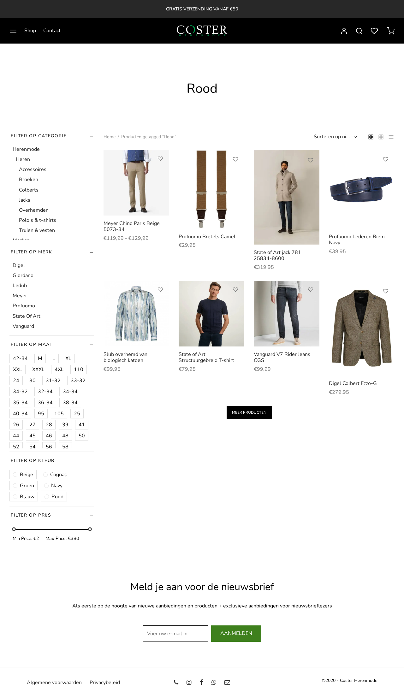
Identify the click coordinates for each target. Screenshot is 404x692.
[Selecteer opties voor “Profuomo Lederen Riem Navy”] (385, 174)
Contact (52, 30)
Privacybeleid (105, 682)
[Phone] (176, 682)
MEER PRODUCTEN (249, 412)
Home (110, 137)
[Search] (359, 31)
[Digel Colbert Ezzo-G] (362, 328)
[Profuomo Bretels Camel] (211, 189)
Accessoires (32, 169)
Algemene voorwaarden (54, 682)
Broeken (28, 179)
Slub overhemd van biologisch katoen (125, 357)
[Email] (227, 682)
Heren (23, 159)
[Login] (344, 31)
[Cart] (391, 31)
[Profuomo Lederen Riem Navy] (362, 189)
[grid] (370, 137)
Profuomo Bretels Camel (207, 236)
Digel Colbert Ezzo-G (353, 383)
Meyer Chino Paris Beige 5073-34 (132, 226)
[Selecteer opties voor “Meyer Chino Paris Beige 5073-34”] (160, 173)
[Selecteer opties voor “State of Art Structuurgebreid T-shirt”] (235, 304)
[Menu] (13, 31)
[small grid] (380, 137)
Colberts (29, 189)
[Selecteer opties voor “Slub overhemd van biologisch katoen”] (160, 304)
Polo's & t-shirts (37, 220)
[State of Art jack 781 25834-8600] (286, 197)
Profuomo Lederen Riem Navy (357, 239)
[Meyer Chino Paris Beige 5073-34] (136, 183)
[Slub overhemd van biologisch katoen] (136, 313)
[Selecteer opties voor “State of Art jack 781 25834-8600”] (310, 174)
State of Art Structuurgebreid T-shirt (206, 357)
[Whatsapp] (214, 682)
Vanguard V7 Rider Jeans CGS (282, 357)
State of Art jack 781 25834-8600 (277, 255)
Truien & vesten (37, 230)
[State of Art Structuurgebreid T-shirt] (211, 313)
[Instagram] (189, 682)
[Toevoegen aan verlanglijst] (160, 158)
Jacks (24, 200)
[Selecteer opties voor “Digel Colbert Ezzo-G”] (385, 305)
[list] (391, 137)
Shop (30, 30)
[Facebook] (201, 682)
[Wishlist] (375, 31)
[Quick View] (160, 187)
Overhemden (34, 210)
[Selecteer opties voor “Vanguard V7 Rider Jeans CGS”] (310, 304)
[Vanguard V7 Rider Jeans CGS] (286, 313)
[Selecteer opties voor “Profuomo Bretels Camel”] (235, 174)
